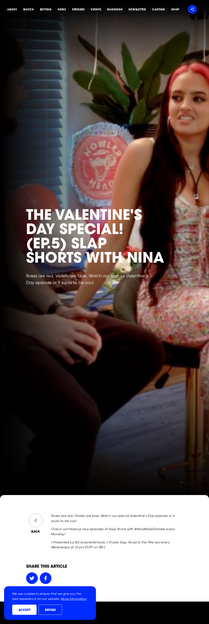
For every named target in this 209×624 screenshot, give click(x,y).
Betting (46, 9)
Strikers (78, 9)
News (62, 9)
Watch (28, 9)
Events (96, 9)
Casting (158, 9)
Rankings (114, 9)
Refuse (50, 610)
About (12, 9)
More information (74, 599)
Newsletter (137, 9)
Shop (175, 9)
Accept (24, 610)
